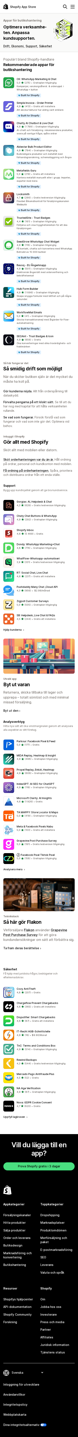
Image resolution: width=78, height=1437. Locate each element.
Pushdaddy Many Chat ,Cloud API (37, 586)
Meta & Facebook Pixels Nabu (35, 826)
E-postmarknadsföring (56, 1249)
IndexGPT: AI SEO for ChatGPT (35, 783)
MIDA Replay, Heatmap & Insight (36, 755)
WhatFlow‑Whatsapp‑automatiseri (38, 558)
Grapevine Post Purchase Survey (37, 840)
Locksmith (23, 194)
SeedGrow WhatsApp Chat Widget (38, 241)
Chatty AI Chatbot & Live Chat (35, 123)
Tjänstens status (52, 1352)
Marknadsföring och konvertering (17, 1255)
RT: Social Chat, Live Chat (32, 572)
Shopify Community (17, 1314)
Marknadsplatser (52, 1222)
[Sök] (65, 7)
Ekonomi (17, 46)
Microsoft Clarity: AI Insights (34, 798)
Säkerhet (45, 46)
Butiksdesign (12, 1245)
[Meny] (73, 7)
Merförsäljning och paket (53, 1240)
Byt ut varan (16, 684)
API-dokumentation (17, 1307)
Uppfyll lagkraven (14, 1116)
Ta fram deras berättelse (21, 948)
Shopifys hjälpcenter (18, 1299)
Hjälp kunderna (12, 629)
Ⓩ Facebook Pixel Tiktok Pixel (36, 854)
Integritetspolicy (15, 1404)
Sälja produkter (14, 1230)
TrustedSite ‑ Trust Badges (33, 217)
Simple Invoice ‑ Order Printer (35, 102)
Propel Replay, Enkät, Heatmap (35, 769)
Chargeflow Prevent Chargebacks (37, 1003)
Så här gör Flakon (22, 922)
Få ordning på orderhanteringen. (26, 470)
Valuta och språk (52, 1272)
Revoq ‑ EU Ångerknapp (31, 265)
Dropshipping (49, 1215)
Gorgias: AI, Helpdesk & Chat (34, 501)
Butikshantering (14, 1265)
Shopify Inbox (25, 530)
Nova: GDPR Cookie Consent (34, 1102)
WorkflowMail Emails (29, 312)
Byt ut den (10, 710)
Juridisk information (54, 1345)
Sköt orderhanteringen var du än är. (28, 459)
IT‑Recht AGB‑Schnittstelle (33, 1031)
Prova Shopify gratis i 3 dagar (39, 1166)
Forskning (10, 1322)
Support (31, 46)
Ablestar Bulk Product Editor (34, 146)
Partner (45, 1329)
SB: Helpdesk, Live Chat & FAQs (36, 615)
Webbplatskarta (14, 1414)
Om (42, 1299)
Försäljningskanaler (17, 1215)
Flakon (29, 930)
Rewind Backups (27, 1059)
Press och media (52, 1322)
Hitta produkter (14, 1222)
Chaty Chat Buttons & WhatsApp (37, 515)
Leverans (46, 1265)
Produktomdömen (53, 1230)
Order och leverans (17, 1238)
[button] (39, 87)
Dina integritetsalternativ (21, 1425)
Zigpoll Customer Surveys (33, 601)
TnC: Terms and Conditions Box (36, 1045)
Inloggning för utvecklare (21, 1384)
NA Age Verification (29, 1088)
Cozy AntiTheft (26, 988)
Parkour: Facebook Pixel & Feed (36, 741)
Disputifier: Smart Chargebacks (36, 1017)
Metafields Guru (26, 170)
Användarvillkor (14, 1394)
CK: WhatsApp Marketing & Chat (36, 79)
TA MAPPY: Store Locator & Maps (37, 812)
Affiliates (46, 1337)
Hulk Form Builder (27, 288)
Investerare (48, 1314)
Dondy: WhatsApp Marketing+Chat (38, 544)
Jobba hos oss (50, 1307)
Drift (6, 46)
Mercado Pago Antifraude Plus (35, 1074)
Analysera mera (13, 869)
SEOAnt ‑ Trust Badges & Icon (35, 336)
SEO (43, 1257)
